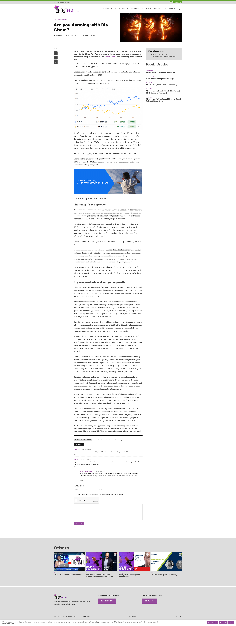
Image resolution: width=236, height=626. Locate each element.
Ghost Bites (149, 83)
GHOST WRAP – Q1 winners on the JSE (160, 73)
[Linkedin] (56, 62)
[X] (56, 57)
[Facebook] (56, 53)
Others (88, 573)
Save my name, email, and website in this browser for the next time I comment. (99, 494)
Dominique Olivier (151, 77)
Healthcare (110, 440)
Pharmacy (118, 440)
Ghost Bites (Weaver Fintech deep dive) (161, 85)
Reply (75, 454)
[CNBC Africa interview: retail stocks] (69, 561)
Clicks (94, 440)
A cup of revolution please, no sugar (160, 79)
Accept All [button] (223, 623)
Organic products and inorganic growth (164, 56)
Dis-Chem (101, 440)
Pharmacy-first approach (159, 54)
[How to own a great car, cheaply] (166, 561)
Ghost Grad (110, 57)
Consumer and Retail (60, 19)
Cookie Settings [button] (212, 623)
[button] (179, 8)
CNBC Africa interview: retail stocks (68, 575)
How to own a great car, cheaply (164, 575)
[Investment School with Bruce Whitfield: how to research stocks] (101, 561)
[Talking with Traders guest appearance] (134, 561)
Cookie (231, 623)
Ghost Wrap (149, 70)
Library (121, 573)
